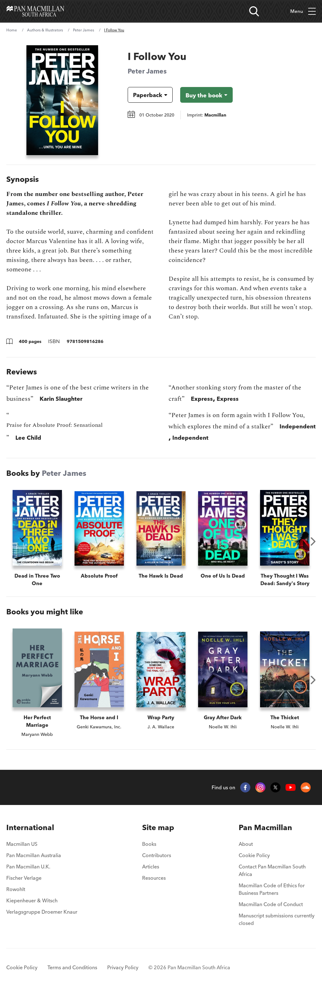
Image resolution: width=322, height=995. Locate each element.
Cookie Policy (254, 855)
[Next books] (313, 541)
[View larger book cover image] (62, 100)
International (30, 827)
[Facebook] (245, 787)
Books (149, 844)
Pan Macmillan (265, 827)
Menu (296, 11)
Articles (150, 866)
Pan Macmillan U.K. (28, 866)
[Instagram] (260, 787)
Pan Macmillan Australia (33, 855)
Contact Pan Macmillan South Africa (272, 870)
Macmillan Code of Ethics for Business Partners (272, 889)
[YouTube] (291, 787)
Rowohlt (15, 889)
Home (11, 30)
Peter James (83, 30)
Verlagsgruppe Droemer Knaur (41, 912)
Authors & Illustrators (45, 30)
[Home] (35, 11)
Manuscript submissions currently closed (276, 919)
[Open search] (254, 11)
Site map (158, 827)
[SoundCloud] (306, 787)
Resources (154, 878)
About (246, 844)
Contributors (156, 855)
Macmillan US (21, 844)
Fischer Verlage (24, 878)
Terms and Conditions (72, 967)
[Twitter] (275, 787)
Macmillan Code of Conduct (271, 904)
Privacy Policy (122, 967)
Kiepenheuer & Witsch (32, 900)
